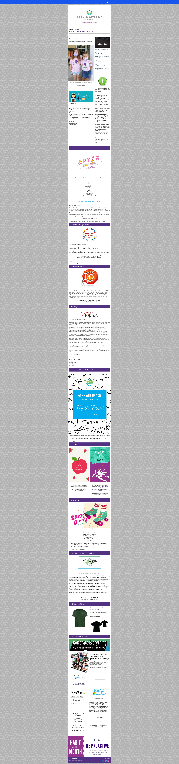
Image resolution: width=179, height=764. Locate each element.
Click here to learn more (78, 549)
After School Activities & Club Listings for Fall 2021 (89, 201)
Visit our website (100, 678)
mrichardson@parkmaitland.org (101, 255)
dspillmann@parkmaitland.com (95, 441)
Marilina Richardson (87, 263)
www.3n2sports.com (95, 616)
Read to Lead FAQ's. (100, 704)
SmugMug (74, 700)
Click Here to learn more (79, 684)
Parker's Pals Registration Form (89, 218)
